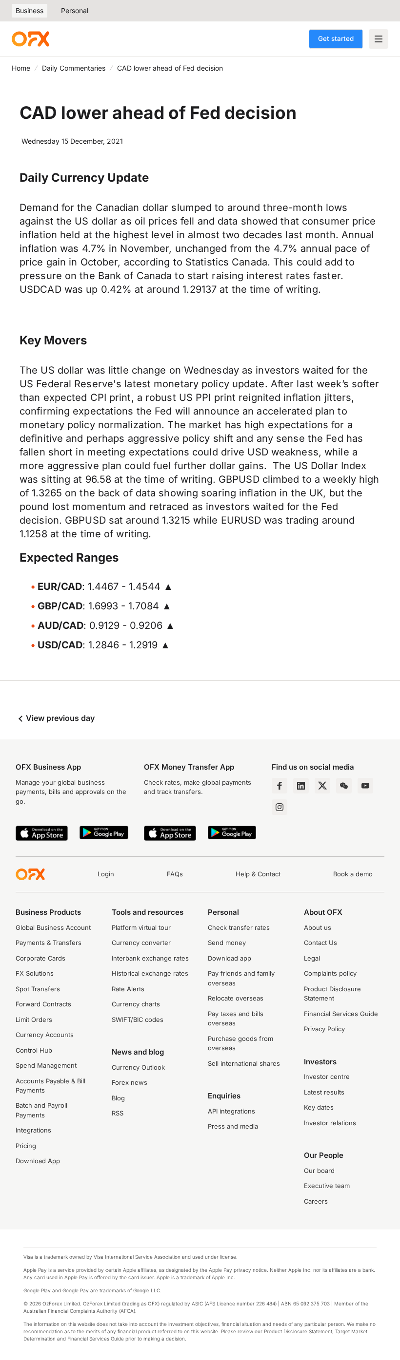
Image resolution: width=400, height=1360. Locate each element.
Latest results (324, 1092)
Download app (229, 958)
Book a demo (353, 874)
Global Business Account (53, 927)
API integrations (231, 1111)
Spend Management (46, 1065)
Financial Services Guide (341, 1014)
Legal (312, 958)
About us (317, 927)
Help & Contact (258, 874)
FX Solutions (35, 973)
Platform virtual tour (141, 927)
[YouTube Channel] (365, 785)
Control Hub (34, 1050)
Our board (319, 1170)
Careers (316, 1201)
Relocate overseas (235, 998)
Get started (336, 38)
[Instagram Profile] (279, 807)
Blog (118, 1098)
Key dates (319, 1107)
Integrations (33, 1130)
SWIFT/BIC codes (137, 1019)
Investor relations (330, 1123)
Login (106, 874)
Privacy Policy (324, 1029)
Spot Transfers (38, 989)
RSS (117, 1113)
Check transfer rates (239, 927)
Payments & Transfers (48, 942)
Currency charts (136, 1004)
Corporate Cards (40, 958)
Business (29, 10)
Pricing (26, 1146)
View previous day (59, 718)
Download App (38, 1161)
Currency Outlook (138, 1067)
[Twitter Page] (322, 785)
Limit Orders (34, 1019)
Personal (74, 10)
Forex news (129, 1082)
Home (21, 68)
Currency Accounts (45, 1035)
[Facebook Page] (279, 785)
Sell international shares (244, 1063)
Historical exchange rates (150, 973)
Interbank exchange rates (150, 958)
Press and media (233, 1126)
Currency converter (141, 942)
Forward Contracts (43, 1004)
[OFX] (30, 39)
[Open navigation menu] (378, 39)
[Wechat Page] (344, 785)
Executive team (327, 1186)
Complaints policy (330, 973)
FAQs (175, 874)
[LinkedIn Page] (301, 785)
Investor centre (327, 1076)
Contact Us (320, 942)
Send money (227, 942)
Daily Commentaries (73, 68)
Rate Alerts (128, 989)
